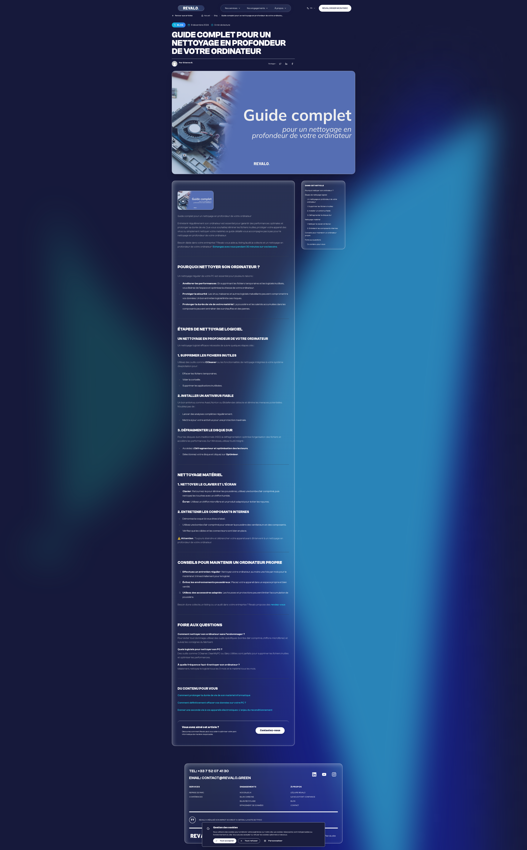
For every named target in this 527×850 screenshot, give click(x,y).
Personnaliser (275, 841)
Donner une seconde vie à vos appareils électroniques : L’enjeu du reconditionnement (225, 710)
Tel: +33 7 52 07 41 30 (209, 771)
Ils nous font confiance (303, 797)
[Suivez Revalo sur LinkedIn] (314, 774)
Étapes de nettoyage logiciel (316, 195)
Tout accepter (227, 841)
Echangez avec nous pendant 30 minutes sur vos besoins (245, 246)
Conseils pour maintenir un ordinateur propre (321, 234)
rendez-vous (278, 604)
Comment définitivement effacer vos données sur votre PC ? (212, 702)
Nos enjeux (245, 793)
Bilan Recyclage (248, 801)
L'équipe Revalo (298, 793)
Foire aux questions (313, 240)
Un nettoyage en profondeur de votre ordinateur (322, 200)
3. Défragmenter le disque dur (319, 215)
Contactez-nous (270, 730)
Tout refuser (251, 841)
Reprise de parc (196, 793)
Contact (295, 805)
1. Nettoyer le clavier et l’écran (319, 224)
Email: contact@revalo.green (220, 778)
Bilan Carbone (247, 797)
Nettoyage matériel (312, 220)
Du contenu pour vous (316, 244)
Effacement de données (251, 805)
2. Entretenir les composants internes (322, 228)
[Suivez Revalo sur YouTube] (324, 774)
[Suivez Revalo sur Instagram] (334, 774)
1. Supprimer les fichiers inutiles (320, 206)
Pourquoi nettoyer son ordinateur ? (319, 190)
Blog (293, 801)
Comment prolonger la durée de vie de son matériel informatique (214, 695)
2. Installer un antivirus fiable (318, 211)
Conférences (196, 797)
